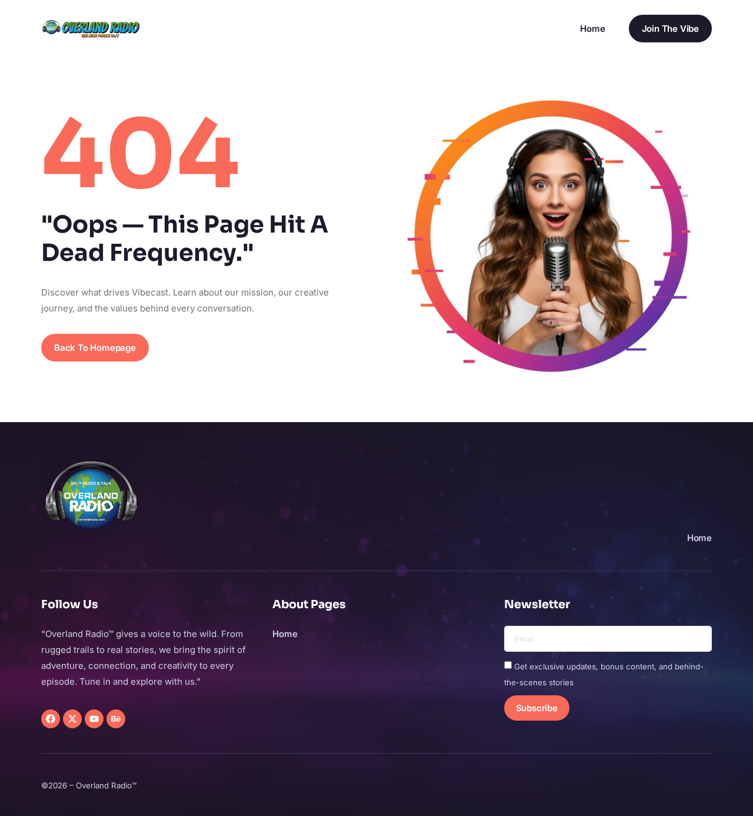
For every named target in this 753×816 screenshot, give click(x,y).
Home (592, 28)
